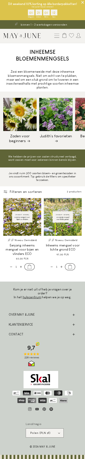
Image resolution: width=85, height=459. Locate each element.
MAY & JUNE (47, 446)
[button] (55, 36)
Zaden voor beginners (19, 138)
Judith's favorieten (56, 136)
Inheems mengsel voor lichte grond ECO (63, 247)
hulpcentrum (32, 297)
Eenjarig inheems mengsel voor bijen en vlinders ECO (22, 249)
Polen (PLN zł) (40, 432)
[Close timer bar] (82, 2)
